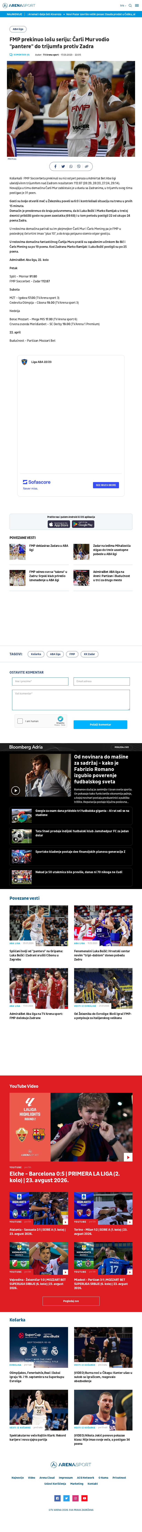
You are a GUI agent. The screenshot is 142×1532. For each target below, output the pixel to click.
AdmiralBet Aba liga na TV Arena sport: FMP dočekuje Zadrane (36, 1016)
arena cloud (47, 1478)
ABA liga (18, 29)
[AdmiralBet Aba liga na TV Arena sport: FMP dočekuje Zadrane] (39, 988)
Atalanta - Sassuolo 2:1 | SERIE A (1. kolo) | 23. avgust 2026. (37, 1232)
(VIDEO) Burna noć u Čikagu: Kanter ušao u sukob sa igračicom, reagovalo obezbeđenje (103, 1377)
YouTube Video (24, 1086)
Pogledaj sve (122, 747)
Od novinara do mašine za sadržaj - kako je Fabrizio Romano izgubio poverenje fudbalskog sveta (101, 769)
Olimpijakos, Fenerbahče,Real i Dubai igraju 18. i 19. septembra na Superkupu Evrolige (37, 1377)
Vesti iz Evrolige (85, 1006)
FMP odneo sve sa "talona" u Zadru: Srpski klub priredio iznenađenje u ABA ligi (48, 576)
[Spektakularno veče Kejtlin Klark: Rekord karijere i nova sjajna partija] (39, 1410)
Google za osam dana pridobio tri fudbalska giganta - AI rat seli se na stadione (82, 813)
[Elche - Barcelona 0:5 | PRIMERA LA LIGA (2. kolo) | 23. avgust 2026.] (71, 1127)
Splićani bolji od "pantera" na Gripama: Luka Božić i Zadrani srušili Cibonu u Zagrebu (36, 955)
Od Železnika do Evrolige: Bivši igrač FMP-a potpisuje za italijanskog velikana (103, 1016)
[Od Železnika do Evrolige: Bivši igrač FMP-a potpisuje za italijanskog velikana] (103, 988)
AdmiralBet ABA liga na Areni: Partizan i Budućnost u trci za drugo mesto (111, 576)
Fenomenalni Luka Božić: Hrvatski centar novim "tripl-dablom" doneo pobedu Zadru (102, 955)
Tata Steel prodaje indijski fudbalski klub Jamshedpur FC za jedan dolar (82, 833)
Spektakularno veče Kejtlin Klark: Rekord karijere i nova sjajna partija (38, 1438)
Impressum (66, 1478)
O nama (103, 1478)
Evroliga (15, 1365)
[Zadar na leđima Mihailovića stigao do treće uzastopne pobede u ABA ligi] (81, 552)
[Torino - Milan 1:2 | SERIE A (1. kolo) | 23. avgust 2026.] (103, 1208)
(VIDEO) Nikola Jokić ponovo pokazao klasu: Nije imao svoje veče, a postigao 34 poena (102, 1440)
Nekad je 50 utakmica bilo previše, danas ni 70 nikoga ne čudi (79, 872)
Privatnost (119, 1478)
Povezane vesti (23, 538)
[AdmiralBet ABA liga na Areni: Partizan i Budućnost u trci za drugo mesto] (81, 578)
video (31, 1478)
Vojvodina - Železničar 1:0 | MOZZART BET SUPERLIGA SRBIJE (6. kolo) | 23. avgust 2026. (38, 1284)
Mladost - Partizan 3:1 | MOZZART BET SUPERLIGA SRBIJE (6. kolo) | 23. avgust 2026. (101, 1284)
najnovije (18, 1478)
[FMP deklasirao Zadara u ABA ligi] (17, 552)
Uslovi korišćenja (55, 1484)
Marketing (76, 1484)
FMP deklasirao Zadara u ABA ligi (48, 548)
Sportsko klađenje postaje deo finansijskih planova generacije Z (80, 852)
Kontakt (93, 1484)
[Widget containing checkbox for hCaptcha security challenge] (41, 721)
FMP (72, 654)
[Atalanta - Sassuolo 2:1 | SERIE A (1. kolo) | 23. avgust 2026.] (39, 1208)
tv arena (56, 1510)
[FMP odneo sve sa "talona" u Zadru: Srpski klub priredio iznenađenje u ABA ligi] (17, 578)
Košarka (36, 654)
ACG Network (85, 1478)
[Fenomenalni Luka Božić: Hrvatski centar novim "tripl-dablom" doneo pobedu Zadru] (103, 925)
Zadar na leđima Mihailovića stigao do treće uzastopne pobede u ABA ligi (112, 550)
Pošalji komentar (100, 724)
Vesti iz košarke (84, 1365)
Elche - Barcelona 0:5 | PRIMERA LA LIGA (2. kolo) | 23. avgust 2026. (65, 1177)
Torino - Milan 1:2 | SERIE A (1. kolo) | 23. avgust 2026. (100, 1232)
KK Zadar (89, 654)
